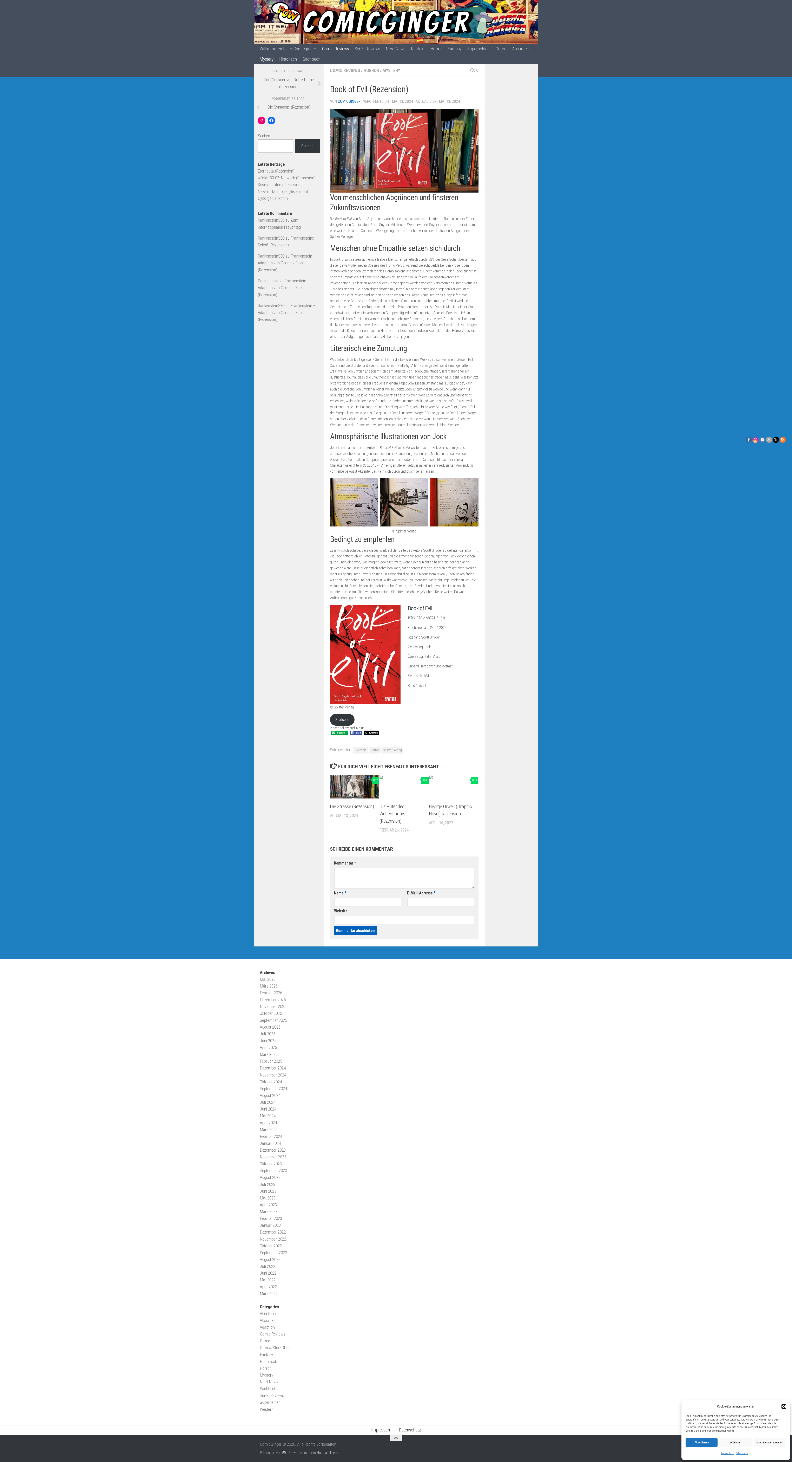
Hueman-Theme (328, 1452)
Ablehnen (735, 1442)
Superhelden (478, 48)
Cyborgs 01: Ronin (273, 198)
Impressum (381, 1429)
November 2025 (273, 1006)
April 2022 (268, 1286)
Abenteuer (268, 1313)
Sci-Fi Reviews (367, 48)
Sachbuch (312, 59)
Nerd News (395, 48)
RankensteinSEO (271, 220)
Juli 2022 (267, 1266)
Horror (436, 48)
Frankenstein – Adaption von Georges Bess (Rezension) (287, 263)
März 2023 (269, 1211)
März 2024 (269, 1129)
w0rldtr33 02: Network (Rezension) (286, 177)
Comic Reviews (335, 48)
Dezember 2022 (273, 1232)
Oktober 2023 (271, 1163)
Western (266, 1409)
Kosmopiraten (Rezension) (280, 184)
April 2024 (268, 1122)
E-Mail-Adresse (421, 893)
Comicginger (349, 101)
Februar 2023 (271, 1218)
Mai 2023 (268, 1198)
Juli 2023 (267, 1184)
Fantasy (455, 48)
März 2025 (269, 1054)
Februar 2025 (271, 1061)
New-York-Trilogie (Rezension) (283, 191)
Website (341, 911)
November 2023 (273, 1156)
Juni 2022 (268, 1273)
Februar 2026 (271, 992)
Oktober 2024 (271, 1081)
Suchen (264, 135)
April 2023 (268, 1204)
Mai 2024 (268, 1115)
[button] (784, 1406)
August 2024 (270, 1095)
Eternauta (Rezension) (276, 171)
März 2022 (269, 1293)
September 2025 (273, 1020)
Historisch (288, 59)
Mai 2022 (268, 1279)
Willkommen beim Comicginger (288, 48)
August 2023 (270, 1177)
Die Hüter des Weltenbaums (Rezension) (392, 814)
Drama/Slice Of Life (276, 1347)
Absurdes (520, 48)
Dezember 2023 (273, 1150)
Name (340, 893)
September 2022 (273, 1252)
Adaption (267, 1327)
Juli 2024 (267, 1102)
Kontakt (418, 48)
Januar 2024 (270, 1143)
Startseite (342, 719)
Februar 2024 (271, 1136)
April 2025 (268, 1047)
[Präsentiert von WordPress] (284, 1452)
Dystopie (361, 750)
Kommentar (345, 863)
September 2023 (273, 1170)
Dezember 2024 (273, 1068)
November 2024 (273, 1075)
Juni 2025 (268, 1040)
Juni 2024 (268, 1109)
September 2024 (273, 1088)
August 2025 (270, 1027)
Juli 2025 (267, 1033)
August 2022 (270, 1259)
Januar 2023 (270, 1225)
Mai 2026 (268, 979)
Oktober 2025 (271, 1013)
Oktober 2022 (271, 1245)
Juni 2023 (268, 1191)
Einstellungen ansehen (770, 1442)
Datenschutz (727, 1453)
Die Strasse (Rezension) (352, 806)
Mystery (266, 59)
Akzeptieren (701, 1442)
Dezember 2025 (273, 999)
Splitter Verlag (392, 750)
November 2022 (273, 1239)
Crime (500, 48)
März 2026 (269, 986)
